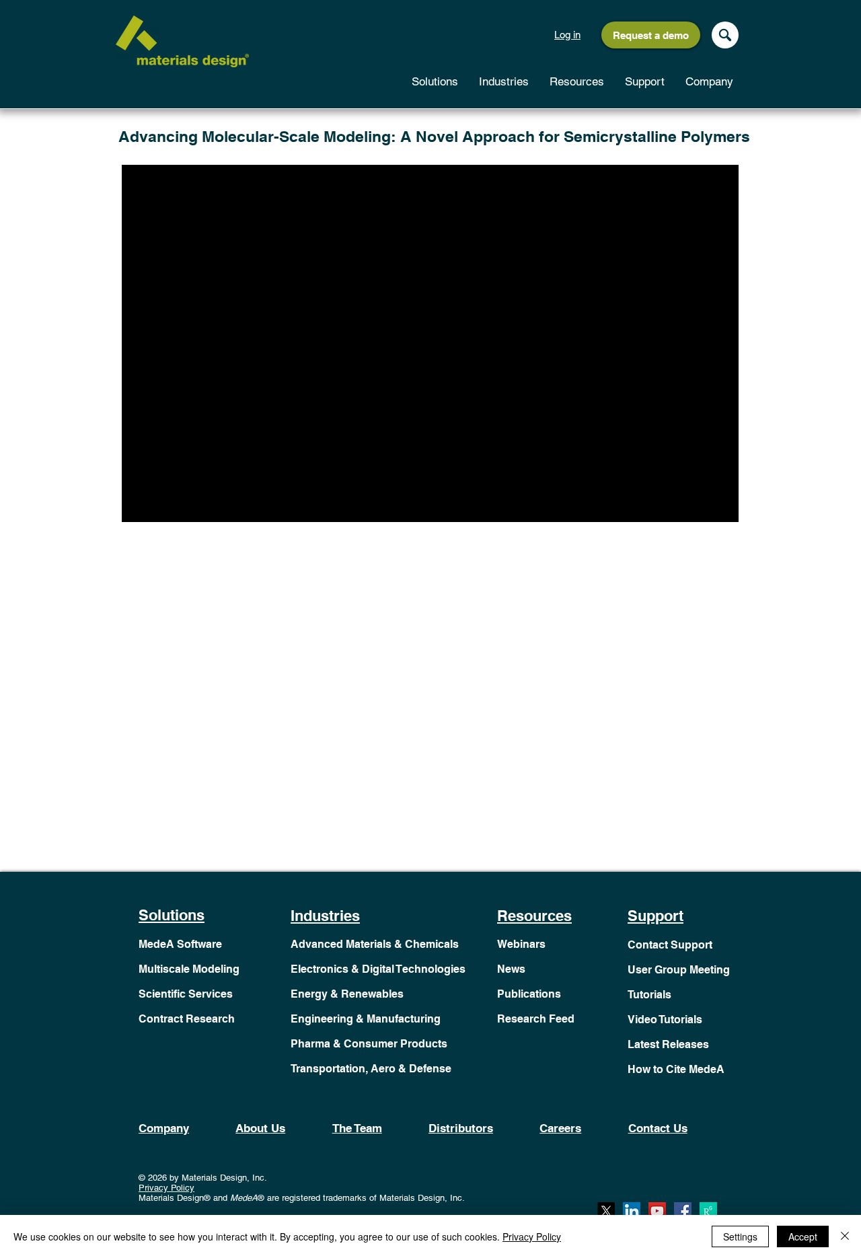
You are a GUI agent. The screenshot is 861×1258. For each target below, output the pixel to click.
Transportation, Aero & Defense (371, 1068)
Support (655, 915)
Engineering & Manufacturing (366, 1018)
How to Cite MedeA (676, 1069)
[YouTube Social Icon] (657, 1211)
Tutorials (649, 994)
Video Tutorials (665, 1019)
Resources (534, 915)
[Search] (725, 35)
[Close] (845, 1236)
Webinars (521, 944)
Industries (325, 915)
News (511, 969)
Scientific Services (186, 994)
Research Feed (535, 1018)
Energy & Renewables (347, 994)
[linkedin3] (631, 1211)
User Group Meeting (679, 969)
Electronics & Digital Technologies (378, 969)
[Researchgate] (708, 1211)
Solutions (171, 915)
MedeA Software (180, 944)
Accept (802, 1236)
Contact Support (670, 944)
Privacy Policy (166, 1188)
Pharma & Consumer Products (369, 1043)
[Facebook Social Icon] (682, 1211)
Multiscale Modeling (189, 969)
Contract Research (187, 1018)
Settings (740, 1236)
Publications (529, 994)
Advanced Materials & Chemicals (375, 944)
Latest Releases (668, 1044)
